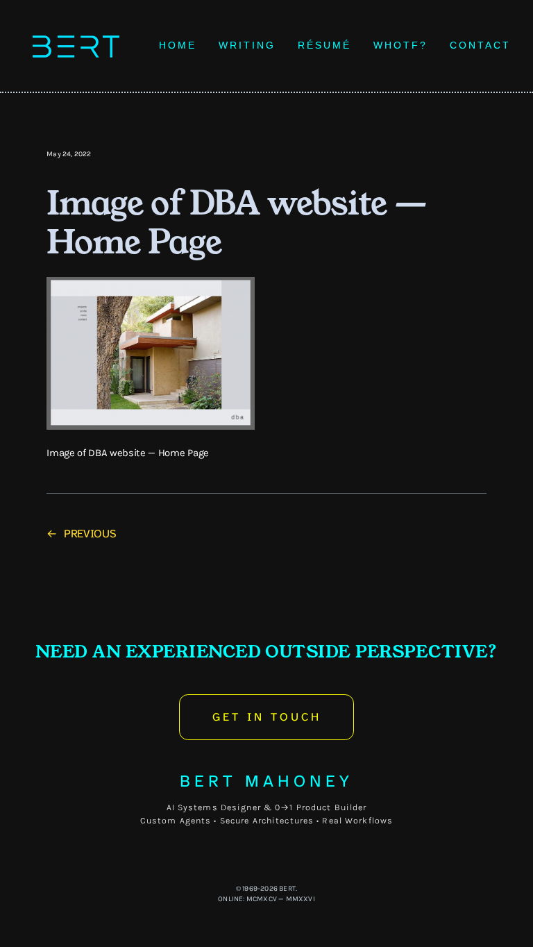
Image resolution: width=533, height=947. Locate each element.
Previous (90, 533)
